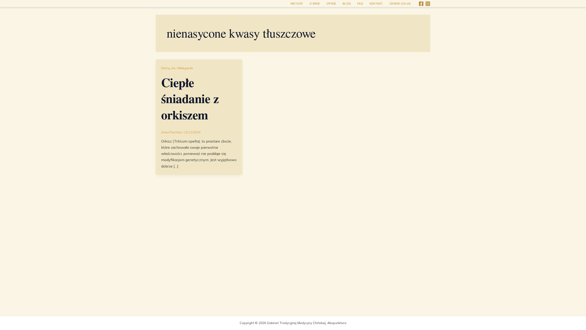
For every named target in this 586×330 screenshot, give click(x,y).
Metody (297, 3)
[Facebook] (421, 3)
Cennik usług (400, 3)
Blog (347, 3)
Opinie (331, 3)
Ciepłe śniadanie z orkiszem (190, 98)
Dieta (165, 68)
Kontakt (376, 3)
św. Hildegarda (182, 68)
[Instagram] (427, 3)
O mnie (314, 3)
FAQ (360, 3)
